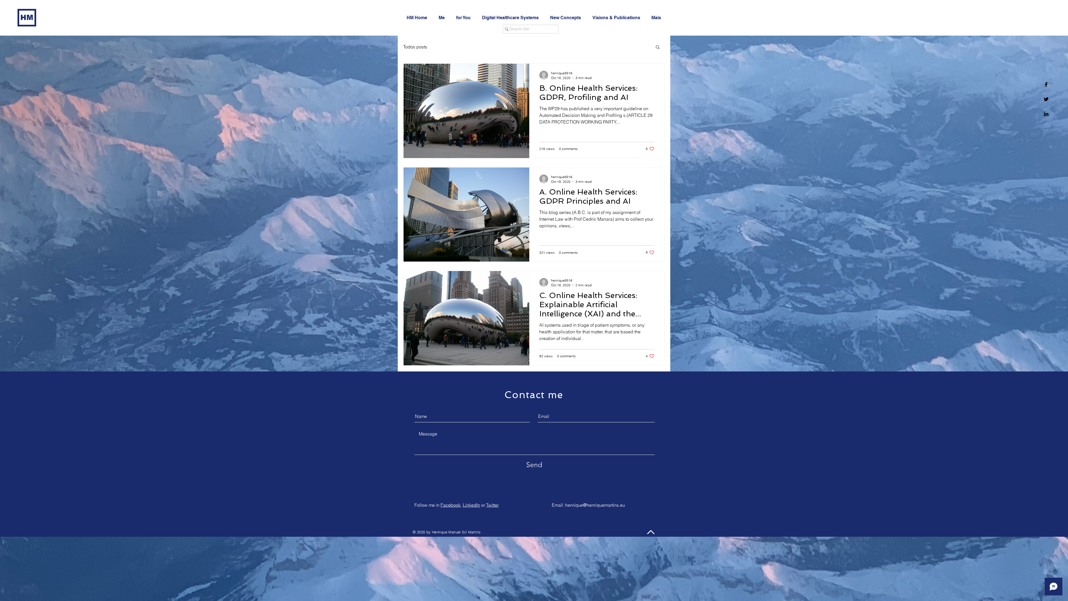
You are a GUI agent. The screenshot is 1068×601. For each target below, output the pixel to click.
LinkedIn (471, 505)
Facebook (451, 505)
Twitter (492, 505)
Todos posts (415, 47)
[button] (657, 47)
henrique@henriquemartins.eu (595, 505)
